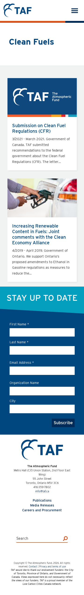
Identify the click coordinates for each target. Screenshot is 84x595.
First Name (19, 324)
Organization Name (24, 383)
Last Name (19, 342)
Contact (33, 566)
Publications (42, 500)
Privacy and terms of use (52, 566)
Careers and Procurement (42, 510)
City (12, 401)
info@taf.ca (42, 491)
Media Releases (42, 505)
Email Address (22, 362)
